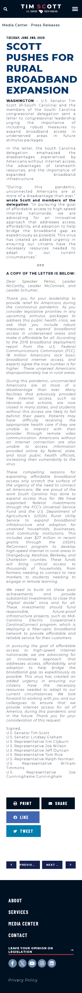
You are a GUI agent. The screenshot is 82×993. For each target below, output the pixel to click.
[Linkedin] (52, 963)
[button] (5, 8)
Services (18, 912)
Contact (18, 935)
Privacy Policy (23, 980)
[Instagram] (42, 963)
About (15, 900)
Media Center (15, 25)
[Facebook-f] (12, 963)
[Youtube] (32, 963)
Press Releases (45, 25)
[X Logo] (22, 963)
